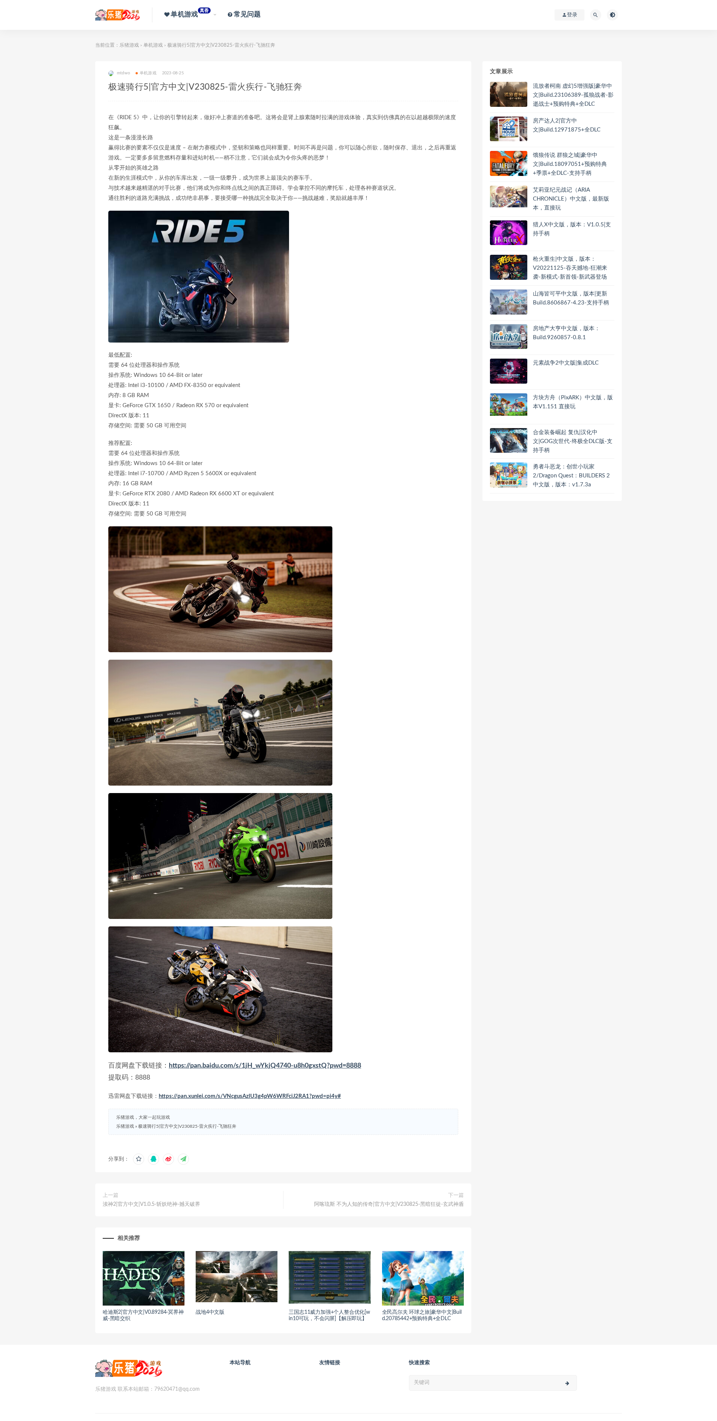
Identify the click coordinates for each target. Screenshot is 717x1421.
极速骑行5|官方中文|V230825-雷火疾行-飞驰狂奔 (187, 1126)
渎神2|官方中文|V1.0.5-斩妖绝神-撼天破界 (151, 1204)
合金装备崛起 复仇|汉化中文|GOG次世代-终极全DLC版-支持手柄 (572, 441)
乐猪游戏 (129, 45)
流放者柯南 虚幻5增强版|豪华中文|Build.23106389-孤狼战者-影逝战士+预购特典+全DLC (573, 95)
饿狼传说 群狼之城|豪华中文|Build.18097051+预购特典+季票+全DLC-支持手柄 (570, 164)
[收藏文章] (138, 1159)
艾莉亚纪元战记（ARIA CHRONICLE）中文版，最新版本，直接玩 (571, 199)
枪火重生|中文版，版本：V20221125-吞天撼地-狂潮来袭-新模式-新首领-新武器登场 (570, 268)
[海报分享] (183, 1159)
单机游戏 (153, 45)
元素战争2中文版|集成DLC (566, 363)
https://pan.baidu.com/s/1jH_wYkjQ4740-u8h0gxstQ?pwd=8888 (265, 1065)
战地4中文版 (210, 1312)
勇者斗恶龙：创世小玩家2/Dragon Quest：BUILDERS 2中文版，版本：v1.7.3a (571, 475)
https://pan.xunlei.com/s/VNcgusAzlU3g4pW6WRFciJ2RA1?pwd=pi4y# (250, 1096)
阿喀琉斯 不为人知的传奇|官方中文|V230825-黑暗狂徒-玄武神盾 (389, 1204)
